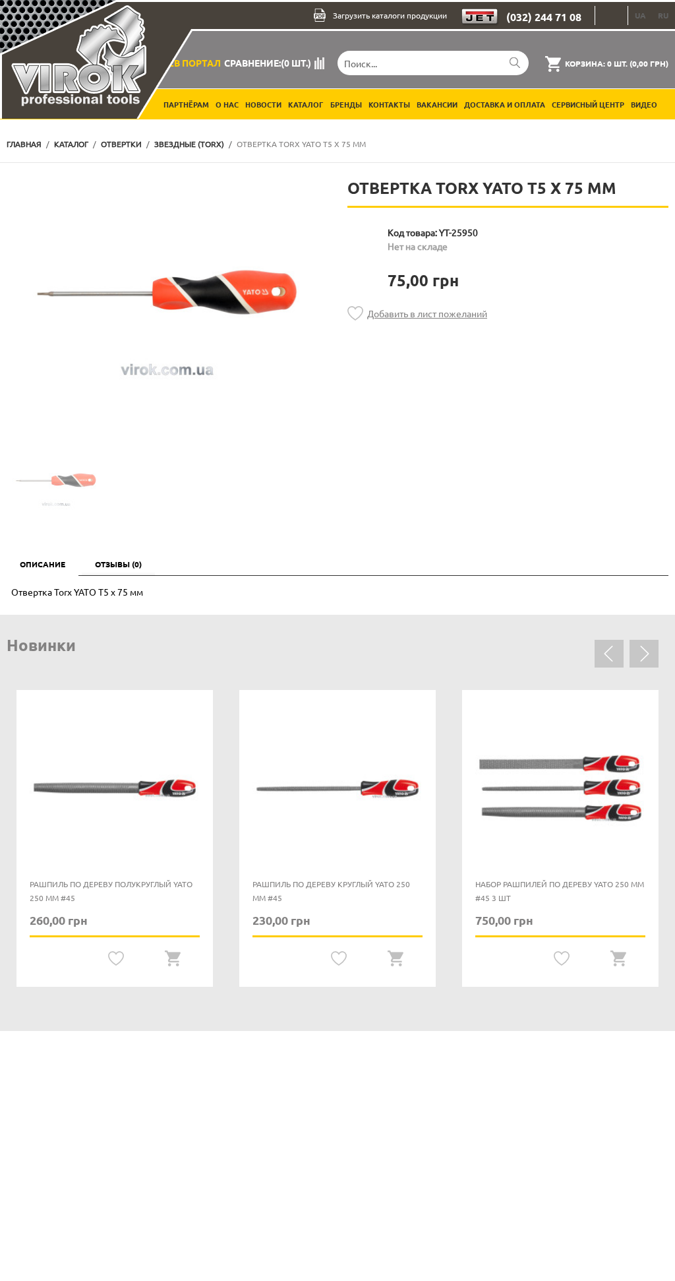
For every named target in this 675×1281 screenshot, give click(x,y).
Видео (644, 104)
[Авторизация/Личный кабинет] (611, 15)
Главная (24, 144)
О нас (227, 104)
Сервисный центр (588, 104)
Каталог (306, 104)
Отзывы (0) (118, 564)
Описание (42, 564)
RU (663, 15)
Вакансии (437, 104)
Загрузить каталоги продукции (390, 15)
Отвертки (121, 144)
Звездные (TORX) (189, 144)
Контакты (389, 104)
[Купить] (172, 959)
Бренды (346, 104)
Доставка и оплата (504, 104)
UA (640, 15)
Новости (263, 104)
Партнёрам (186, 104)
